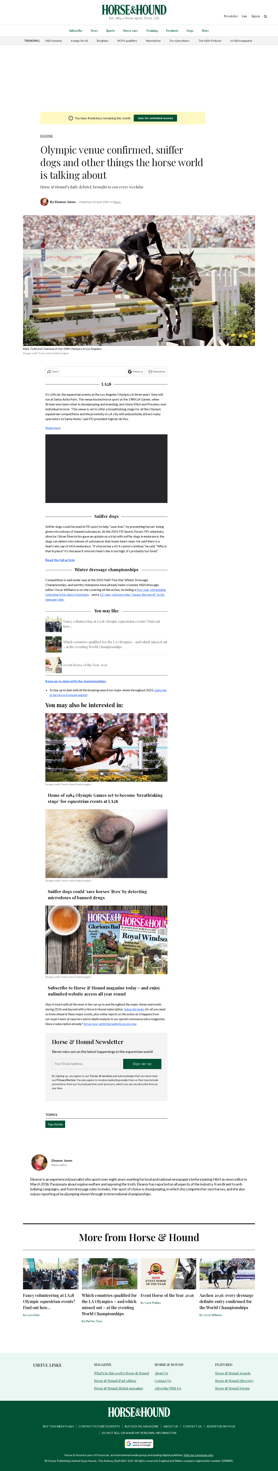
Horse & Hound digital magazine (118, 1388)
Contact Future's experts (99, 1426)
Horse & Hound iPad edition (115, 1381)
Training (152, 31)
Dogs (190, 31)
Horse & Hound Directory (234, 1381)
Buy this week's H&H (58, 1426)
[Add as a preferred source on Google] (139, 1443)
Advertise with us (221, 1426)
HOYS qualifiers (127, 40)
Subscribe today (134, 1009)
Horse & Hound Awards (233, 1373)
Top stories (55, 1124)
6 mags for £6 (79, 40)
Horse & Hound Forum (232, 1388)
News (94, 31)
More (205, 31)
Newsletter (153, 40)
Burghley (102, 40)
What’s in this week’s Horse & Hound (121, 1373)
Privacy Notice (66, 1080)
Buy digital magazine (142, 1426)
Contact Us (163, 1381)
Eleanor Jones (65, 202)
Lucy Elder (33, 1315)
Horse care (130, 31)
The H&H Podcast (209, 40)
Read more (52, 428)
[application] (106, 468)
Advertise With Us (168, 1388)
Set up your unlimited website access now (110, 1024)
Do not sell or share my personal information (139, 1433)
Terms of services (101, 1076)
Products (172, 31)
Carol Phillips (152, 1302)
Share (55, 371)
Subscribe (75, 31)
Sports (110, 31)
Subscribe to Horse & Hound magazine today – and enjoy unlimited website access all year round (104, 991)
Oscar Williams (212, 1315)
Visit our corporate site (198, 1455)
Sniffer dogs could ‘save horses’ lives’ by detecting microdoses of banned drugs (97, 894)
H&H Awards (53, 40)
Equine (46, 136)
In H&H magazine (241, 40)
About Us (161, 1373)
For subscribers (179, 40)
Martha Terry (94, 1321)
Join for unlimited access (155, 118)
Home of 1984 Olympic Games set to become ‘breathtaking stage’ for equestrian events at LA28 (105, 798)
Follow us (138, 371)
